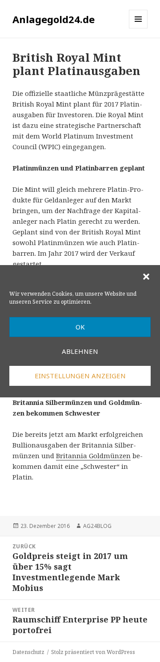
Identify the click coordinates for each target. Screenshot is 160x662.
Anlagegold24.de (53, 19)
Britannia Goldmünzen (93, 455)
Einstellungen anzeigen (80, 375)
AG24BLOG (97, 526)
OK (80, 326)
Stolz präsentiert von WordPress (93, 652)
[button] (146, 276)
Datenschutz (28, 652)
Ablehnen (80, 351)
